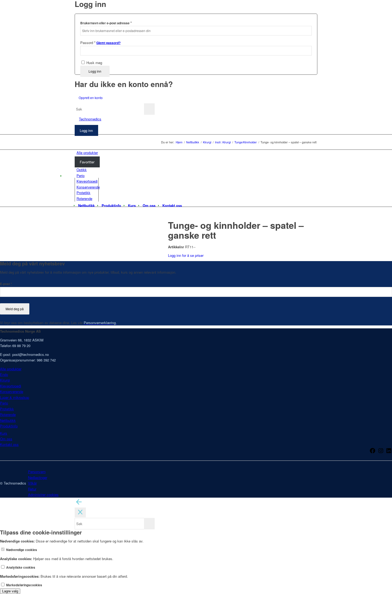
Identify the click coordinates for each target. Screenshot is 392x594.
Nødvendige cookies (21, 550)
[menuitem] (86, 206)
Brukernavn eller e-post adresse (106, 22)
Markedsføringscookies (23, 585)
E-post (6, 284)
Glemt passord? (108, 43)
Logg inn (95, 71)
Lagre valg (10, 591)
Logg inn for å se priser (185, 255)
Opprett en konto (91, 97)
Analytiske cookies (20, 567)
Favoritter (87, 161)
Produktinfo (9, 425)
